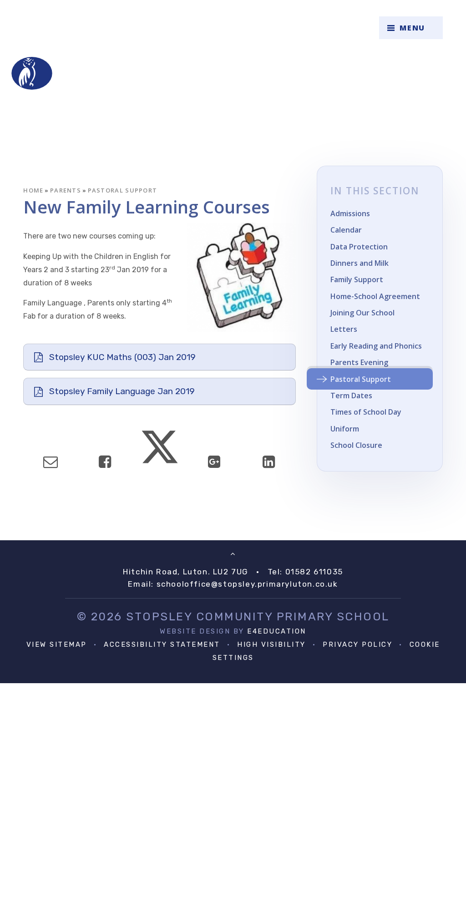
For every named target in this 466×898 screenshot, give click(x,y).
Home (33, 190)
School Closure (356, 445)
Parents (65, 190)
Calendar (346, 230)
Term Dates (351, 396)
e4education (276, 631)
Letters (343, 329)
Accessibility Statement (162, 644)
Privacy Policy (357, 644)
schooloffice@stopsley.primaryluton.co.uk (247, 584)
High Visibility (271, 644)
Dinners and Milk (359, 263)
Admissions (350, 213)
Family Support (356, 279)
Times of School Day (365, 412)
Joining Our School (362, 313)
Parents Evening (359, 362)
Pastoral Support (122, 190)
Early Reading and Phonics (376, 346)
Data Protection (359, 247)
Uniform (344, 429)
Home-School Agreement (375, 296)
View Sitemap (56, 644)
